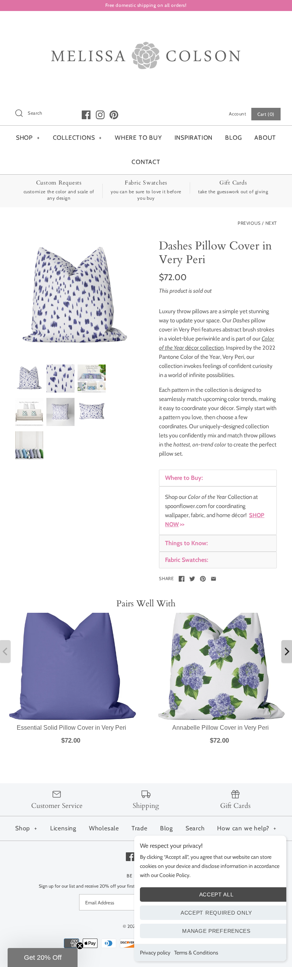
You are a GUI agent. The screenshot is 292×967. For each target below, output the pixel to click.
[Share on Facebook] (181, 579)
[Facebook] (86, 114)
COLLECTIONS (77, 137)
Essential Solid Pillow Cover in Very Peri (71, 727)
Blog (166, 828)
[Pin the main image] (203, 579)
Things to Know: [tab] (186, 543)
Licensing (63, 828)
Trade (140, 828)
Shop (26, 828)
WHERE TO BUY (138, 137)
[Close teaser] (80, 946)
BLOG (233, 137)
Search (195, 828)
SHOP (28, 137)
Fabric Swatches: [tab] (186, 559)
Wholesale (104, 828)
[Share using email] (213, 579)
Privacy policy (155, 952)
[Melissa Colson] (146, 23)
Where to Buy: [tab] (184, 477)
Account (237, 114)
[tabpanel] (218, 510)
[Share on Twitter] (192, 579)
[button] (43, 957)
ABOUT (265, 137)
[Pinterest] (114, 114)
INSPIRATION (194, 137)
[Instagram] (100, 114)
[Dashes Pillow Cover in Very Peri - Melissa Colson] (74, 298)
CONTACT (146, 162)
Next (271, 223)
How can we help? (246, 828)
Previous (249, 223)
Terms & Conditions (196, 952)
